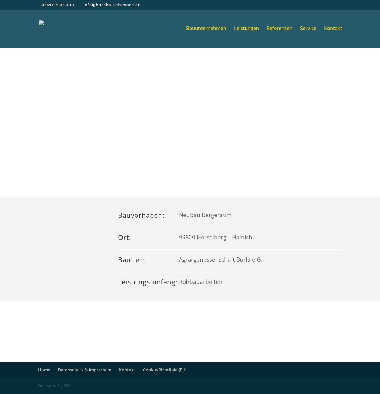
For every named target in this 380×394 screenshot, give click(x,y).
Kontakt (333, 28)
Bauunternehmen (206, 28)
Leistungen (246, 28)
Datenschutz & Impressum (84, 370)
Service (308, 28)
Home (44, 370)
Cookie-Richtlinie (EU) (164, 370)
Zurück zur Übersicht (190, 331)
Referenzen (279, 28)
